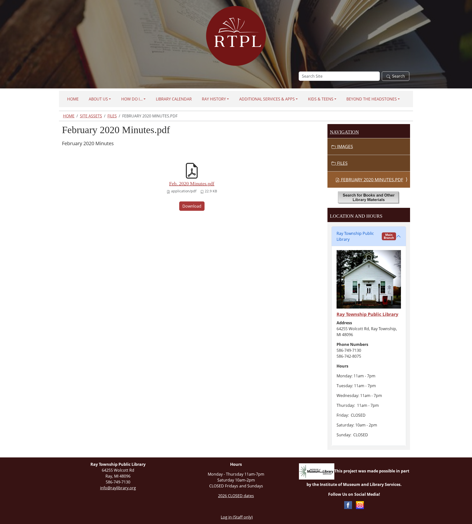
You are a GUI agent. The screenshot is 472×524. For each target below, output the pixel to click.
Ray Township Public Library (365, 236)
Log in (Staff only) (237, 517)
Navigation (344, 132)
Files (112, 116)
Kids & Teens (320, 99)
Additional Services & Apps (267, 99)
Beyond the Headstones (371, 99)
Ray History (214, 99)
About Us (98, 99)
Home (73, 99)
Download (191, 206)
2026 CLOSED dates (236, 495)
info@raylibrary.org (118, 488)
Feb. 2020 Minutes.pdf (191, 183)
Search (398, 76)
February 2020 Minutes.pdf (371, 180)
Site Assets (91, 116)
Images (344, 146)
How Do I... (132, 99)
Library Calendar (174, 99)
